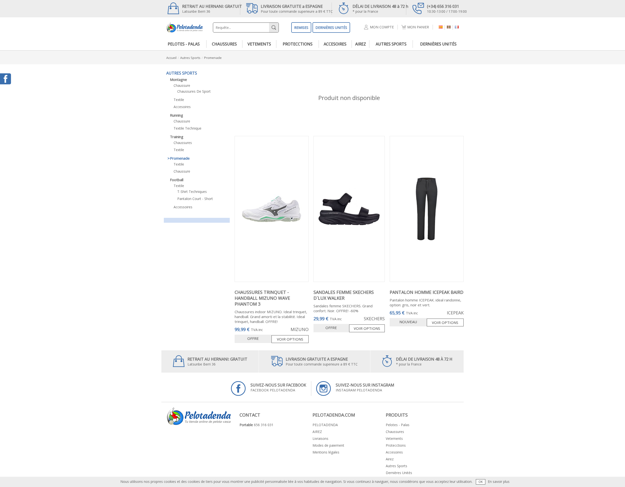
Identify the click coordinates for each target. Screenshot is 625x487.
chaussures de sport (194, 91)
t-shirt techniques (192, 191)
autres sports (391, 44)
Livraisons (320, 438)
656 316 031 (263, 424)
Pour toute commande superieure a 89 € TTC (297, 9)
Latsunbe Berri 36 (212, 9)
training (176, 136)
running (176, 115)
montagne (178, 79)
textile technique (187, 128)
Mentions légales (325, 452)
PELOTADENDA (325, 424)
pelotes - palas (184, 44)
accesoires (335, 44)
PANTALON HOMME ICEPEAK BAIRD (426, 292)
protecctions (297, 44)
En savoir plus (499, 481)
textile (179, 99)
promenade (213, 57)
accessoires (183, 207)
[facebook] (5, 78)
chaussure (182, 85)
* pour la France (380, 9)
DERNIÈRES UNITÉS (331, 27)
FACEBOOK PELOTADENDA (278, 387)
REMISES (301, 27)
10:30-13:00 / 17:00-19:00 (447, 9)
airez (360, 44)
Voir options (290, 339)
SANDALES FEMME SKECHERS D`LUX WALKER (343, 295)
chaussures (224, 44)
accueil (171, 57)
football (176, 179)
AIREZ (317, 431)
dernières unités (438, 44)
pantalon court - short (195, 198)
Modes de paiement (328, 445)
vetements (259, 44)
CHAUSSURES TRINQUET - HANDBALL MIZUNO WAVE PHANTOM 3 (262, 298)
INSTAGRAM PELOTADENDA (365, 387)
